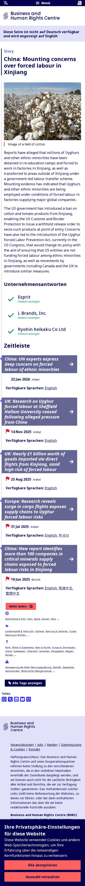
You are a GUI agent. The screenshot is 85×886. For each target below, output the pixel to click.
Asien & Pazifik (43, 647)
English (51, 388)
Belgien (69, 651)
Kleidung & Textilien (15, 635)
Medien (52, 745)
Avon (29, 619)
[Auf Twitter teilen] (10, 699)
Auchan (45, 619)
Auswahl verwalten (43, 876)
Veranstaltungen (22, 745)
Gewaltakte (68, 667)
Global (8, 651)
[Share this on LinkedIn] (16, 699)
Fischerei (39, 631)
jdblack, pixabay (67, 136)
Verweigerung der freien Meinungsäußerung (28, 667)
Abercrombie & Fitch (15, 619)
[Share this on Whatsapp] (4, 699)
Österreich (32, 651)
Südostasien (20, 651)
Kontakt (34, 749)
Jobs (40, 745)
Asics (53, 619)
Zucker (72, 631)
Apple (37, 619)
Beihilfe (57, 667)
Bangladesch (57, 651)
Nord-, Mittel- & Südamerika (19, 647)
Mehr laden (18, 606)
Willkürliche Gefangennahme (36, 671)
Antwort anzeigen (29, 301)
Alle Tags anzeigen (27, 683)
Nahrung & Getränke (57, 631)
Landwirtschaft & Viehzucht (19, 631)
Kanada (9, 654)
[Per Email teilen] (28, 699)
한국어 (64, 535)
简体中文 (66, 588)
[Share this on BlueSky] (22, 699)
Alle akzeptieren (42, 865)
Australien (44, 651)
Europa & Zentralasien (63, 647)
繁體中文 (13, 593)
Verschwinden (12, 671)
